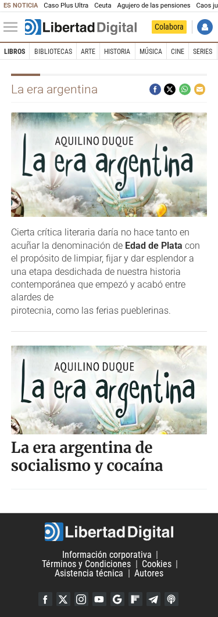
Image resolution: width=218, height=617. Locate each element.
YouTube (99, 599)
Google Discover (117, 599)
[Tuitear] (170, 89)
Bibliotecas (53, 52)
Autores (148, 573)
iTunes (171, 599)
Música (151, 52)
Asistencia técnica (89, 573)
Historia (117, 52)
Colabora (169, 26)
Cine (177, 52)
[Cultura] (80, 27)
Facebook (45, 599)
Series (202, 52)
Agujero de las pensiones (154, 5)
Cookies (156, 563)
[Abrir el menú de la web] (13, 27)
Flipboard (135, 599)
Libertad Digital (109, 531)
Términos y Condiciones (86, 563)
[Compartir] (155, 89)
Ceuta (102, 5)
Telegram (153, 599)
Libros (14, 52)
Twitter (63, 599)
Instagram (81, 599)
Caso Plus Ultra (66, 5)
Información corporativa (107, 554)
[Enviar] (185, 89)
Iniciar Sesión (205, 27)
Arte (88, 52)
